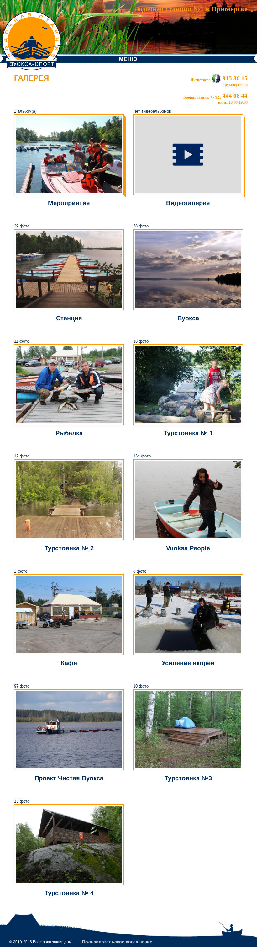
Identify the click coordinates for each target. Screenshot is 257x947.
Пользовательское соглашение (117, 941)
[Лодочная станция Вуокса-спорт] (31, 34)
